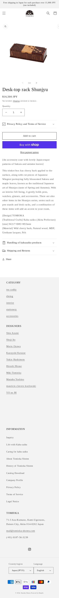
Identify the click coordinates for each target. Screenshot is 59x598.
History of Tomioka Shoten (19, 466)
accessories (12, 316)
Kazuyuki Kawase (16, 353)
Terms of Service (14, 494)
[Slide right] (36, 82)
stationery (11, 309)
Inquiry (10, 437)
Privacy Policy (13, 487)
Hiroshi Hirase (14, 366)
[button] (3, 13)
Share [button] (8, 259)
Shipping (16, 101)
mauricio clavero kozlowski (21, 386)
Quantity (6, 106)
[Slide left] (22, 82)
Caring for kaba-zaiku (17, 452)
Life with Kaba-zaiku (16, 444)
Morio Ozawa (13, 346)
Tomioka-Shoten (26, 593)
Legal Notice (12, 501)
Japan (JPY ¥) (18, 570)
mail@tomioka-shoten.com (20, 530)
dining (9, 296)
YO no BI (11, 392)
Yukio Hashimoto (15, 359)
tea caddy (11, 289)
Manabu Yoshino (15, 379)
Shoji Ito (10, 339)
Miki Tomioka (13, 372)
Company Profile (14, 480)
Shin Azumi (12, 333)
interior (10, 303)
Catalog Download (15, 473)
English (40, 570)
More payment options (29, 152)
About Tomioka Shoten (17, 459)
